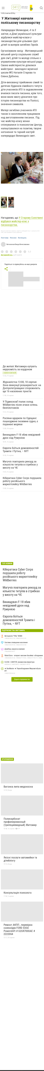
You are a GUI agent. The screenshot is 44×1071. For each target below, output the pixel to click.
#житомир (4, 238)
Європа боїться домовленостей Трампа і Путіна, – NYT (21, 449)
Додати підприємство (22, 679)
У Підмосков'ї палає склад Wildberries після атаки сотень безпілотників (20, 404)
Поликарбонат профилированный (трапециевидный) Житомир (20, 822)
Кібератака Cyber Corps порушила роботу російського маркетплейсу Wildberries (22, 481)
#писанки (13, 238)
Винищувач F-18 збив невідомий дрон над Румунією (21, 436)
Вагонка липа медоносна (18, 786)
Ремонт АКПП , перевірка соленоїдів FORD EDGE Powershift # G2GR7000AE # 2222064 (19, 929)
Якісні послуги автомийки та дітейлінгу (20, 859)
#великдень (22, 238)
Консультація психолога (17, 892)
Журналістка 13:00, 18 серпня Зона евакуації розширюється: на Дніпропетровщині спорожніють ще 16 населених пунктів (22, 386)
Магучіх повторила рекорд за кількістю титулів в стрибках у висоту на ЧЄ (20, 464)
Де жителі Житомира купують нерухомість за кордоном (20, 368)
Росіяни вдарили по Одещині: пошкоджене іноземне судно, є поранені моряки (20, 421)
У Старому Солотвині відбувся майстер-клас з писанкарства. (22, 221)
